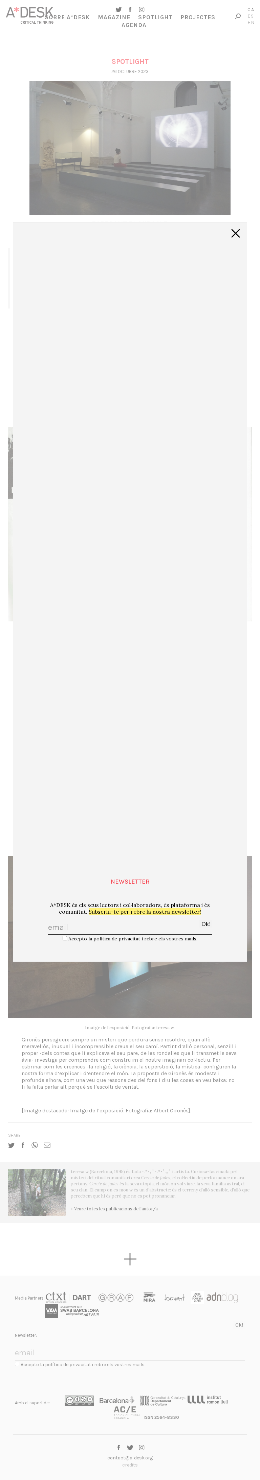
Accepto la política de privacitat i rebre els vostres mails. (132, 939)
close (235, 233)
